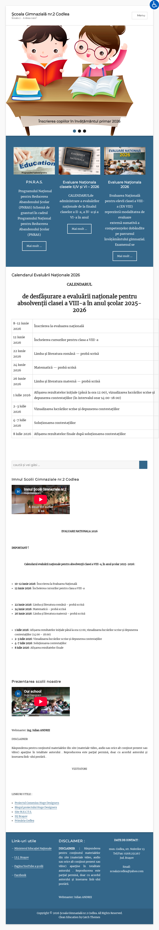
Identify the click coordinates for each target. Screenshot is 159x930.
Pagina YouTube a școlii (28, 828)
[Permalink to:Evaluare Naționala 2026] (124, 123)
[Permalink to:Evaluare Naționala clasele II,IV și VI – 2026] (79, 123)
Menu (141, 15)
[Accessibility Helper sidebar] (154, 4)
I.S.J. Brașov (21, 820)
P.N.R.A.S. (34, 145)
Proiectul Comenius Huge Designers (37, 765)
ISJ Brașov (21, 778)
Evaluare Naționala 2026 (124, 147)
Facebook (20, 837)
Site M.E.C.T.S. (23, 774)
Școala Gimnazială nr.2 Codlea (40, 14)
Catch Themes (91, 880)
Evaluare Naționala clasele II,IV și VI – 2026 (79, 147)
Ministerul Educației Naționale (33, 811)
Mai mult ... (34, 208)
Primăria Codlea (24, 783)
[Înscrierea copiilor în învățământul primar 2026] (69, 80)
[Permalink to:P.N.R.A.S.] (34, 123)
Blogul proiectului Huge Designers (36, 769)
